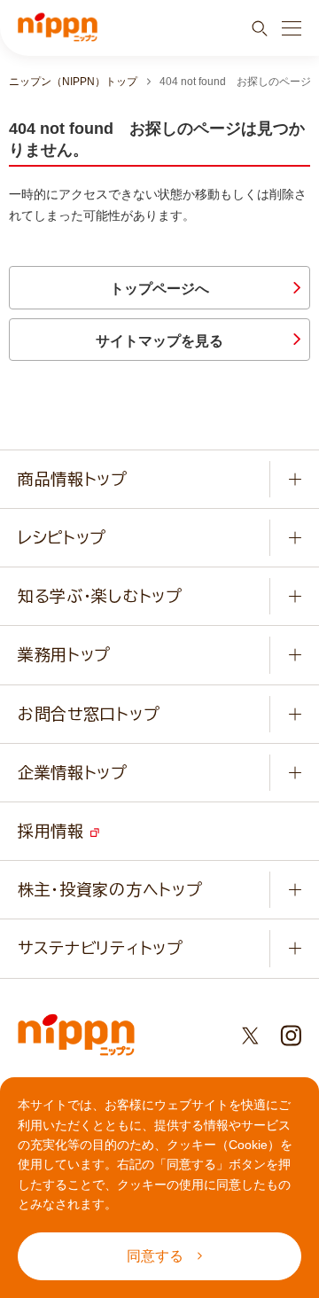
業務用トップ (64, 654)
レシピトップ (62, 537)
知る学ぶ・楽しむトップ (100, 596)
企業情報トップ (73, 772)
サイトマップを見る (159, 340)
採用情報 (54, 831)
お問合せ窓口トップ (89, 714)
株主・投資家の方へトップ (110, 889)
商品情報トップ (73, 479)
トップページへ (159, 288)
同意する (155, 1255)
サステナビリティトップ (100, 948)
